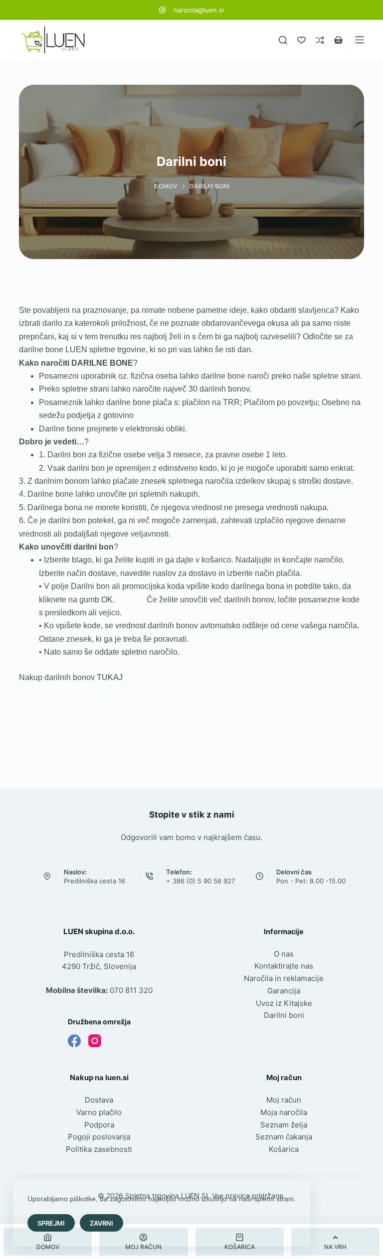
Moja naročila (283, 1112)
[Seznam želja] (301, 40)
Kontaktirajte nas (283, 966)
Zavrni (101, 1223)
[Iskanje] (283, 40)
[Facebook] (74, 1040)
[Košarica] (338, 40)
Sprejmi (51, 1223)
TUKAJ (110, 677)
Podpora (99, 1124)
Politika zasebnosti (99, 1149)
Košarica (284, 1149)
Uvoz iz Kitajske (284, 1003)
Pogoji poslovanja (99, 1136)
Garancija (283, 990)
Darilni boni (284, 1015)
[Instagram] (94, 1040)
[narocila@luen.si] (162, 9)
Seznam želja (283, 1124)
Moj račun (283, 1100)
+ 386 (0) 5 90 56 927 (200, 881)
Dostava (99, 1100)
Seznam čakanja (283, 1136)
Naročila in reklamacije (284, 978)
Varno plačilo (99, 1112)
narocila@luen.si (199, 10)
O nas (284, 954)
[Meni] (359, 39)
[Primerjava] (320, 40)
